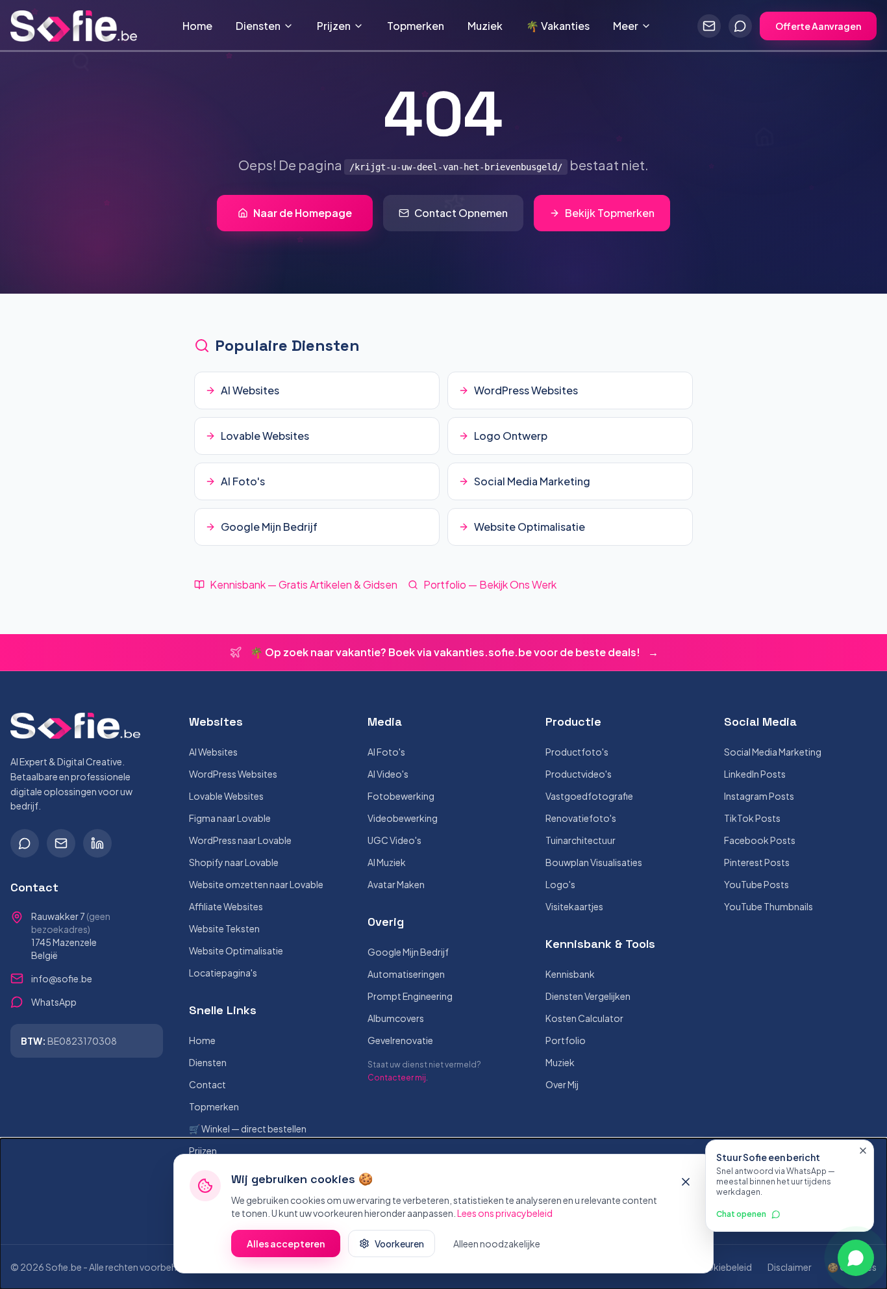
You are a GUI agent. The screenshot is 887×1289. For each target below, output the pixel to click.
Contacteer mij (397, 1077)
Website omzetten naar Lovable (256, 884)
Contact (207, 1084)
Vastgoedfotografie (589, 796)
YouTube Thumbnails (768, 906)
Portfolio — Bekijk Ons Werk (489, 584)
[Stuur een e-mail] (709, 26)
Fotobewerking (401, 796)
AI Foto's (386, 752)
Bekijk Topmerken (610, 213)
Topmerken (415, 25)
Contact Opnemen (461, 213)
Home (197, 25)
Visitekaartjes (574, 906)
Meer (625, 25)
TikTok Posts (752, 818)
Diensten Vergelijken (588, 996)
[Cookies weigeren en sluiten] (685, 1181)
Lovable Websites (226, 796)
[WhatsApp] (24, 843)
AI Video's (388, 774)
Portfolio (565, 1040)
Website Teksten (224, 928)
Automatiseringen (406, 974)
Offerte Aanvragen (818, 26)
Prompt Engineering (410, 996)
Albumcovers (396, 1018)
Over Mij (562, 1084)
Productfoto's (576, 752)
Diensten (258, 25)
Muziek (485, 25)
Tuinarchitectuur (580, 840)
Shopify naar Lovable (234, 862)
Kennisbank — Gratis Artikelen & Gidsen (303, 584)
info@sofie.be (61, 978)
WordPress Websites (233, 774)
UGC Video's (394, 840)
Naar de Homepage (302, 213)
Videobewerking (403, 818)
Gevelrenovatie (400, 1040)
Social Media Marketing (772, 752)
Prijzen (334, 25)
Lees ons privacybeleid (505, 1213)
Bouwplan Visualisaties (593, 862)
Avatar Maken (396, 884)
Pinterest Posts (757, 862)
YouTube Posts (756, 884)
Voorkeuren (399, 1243)
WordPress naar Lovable (240, 840)
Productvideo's (578, 774)
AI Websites (213, 752)
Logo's (560, 884)
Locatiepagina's (223, 972)
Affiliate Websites (226, 906)
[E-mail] (61, 843)
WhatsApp (54, 1002)
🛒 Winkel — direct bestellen (247, 1128)
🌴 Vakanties (558, 25)
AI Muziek (387, 862)
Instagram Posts (759, 796)
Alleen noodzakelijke (496, 1243)
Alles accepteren (286, 1243)
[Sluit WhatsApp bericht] (863, 1150)
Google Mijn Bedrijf (408, 952)
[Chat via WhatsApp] (740, 26)
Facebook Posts (759, 840)
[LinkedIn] (97, 843)
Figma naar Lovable (230, 818)
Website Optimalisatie (236, 950)
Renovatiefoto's (580, 818)
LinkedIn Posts (755, 774)
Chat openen (741, 1214)
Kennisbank (570, 974)
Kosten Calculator (584, 1018)
